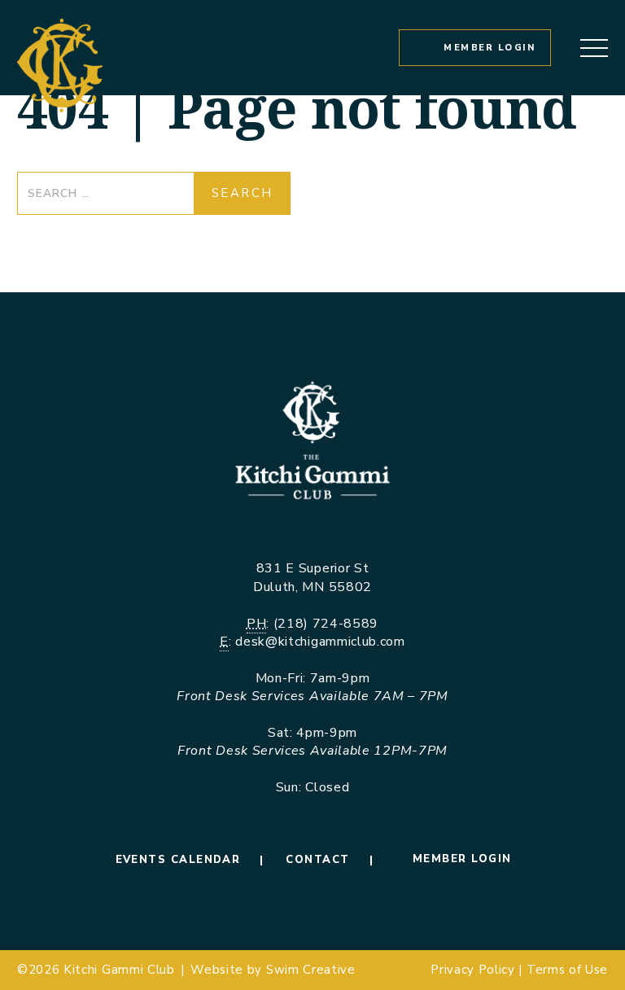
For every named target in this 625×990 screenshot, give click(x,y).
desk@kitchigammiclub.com (319, 642)
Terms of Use (567, 970)
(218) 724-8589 (326, 624)
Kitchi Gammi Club (119, 970)
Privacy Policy (473, 970)
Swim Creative (311, 970)
